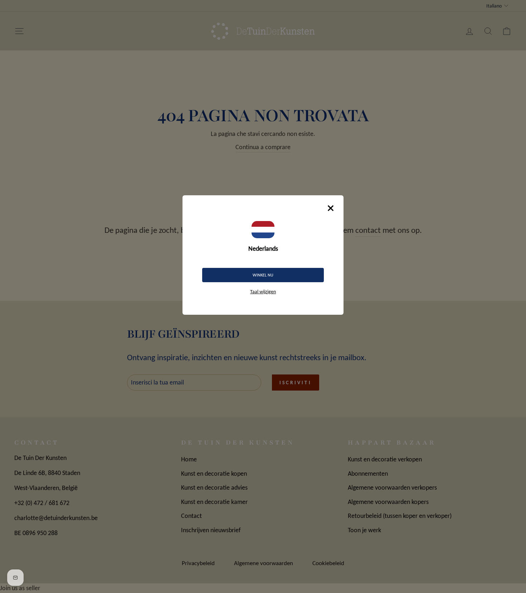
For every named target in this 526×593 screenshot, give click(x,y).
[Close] (330, 208)
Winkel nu (263, 275)
